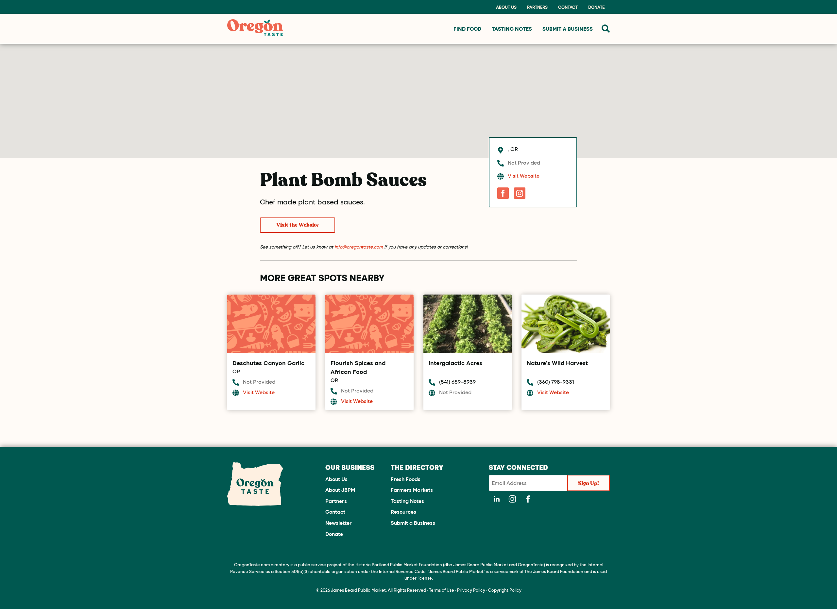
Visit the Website (297, 225)
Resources (403, 511)
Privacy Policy (471, 590)
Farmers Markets (412, 489)
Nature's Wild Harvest (557, 363)
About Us (506, 7)
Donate (596, 7)
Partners (537, 7)
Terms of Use (441, 590)
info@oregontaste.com (358, 247)
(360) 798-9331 (555, 381)
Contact (568, 7)
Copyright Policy (504, 590)
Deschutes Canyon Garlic (268, 363)
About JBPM (340, 489)
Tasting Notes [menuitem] (512, 28)
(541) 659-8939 (457, 381)
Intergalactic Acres (455, 363)
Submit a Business (413, 522)
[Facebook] (503, 193)
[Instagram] (519, 193)
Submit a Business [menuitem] (567, 28)
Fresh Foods (405, 478)
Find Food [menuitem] (467, 28)
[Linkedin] (496, 499)
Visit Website (523, 175)
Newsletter (338, 522)
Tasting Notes (407, 500)
